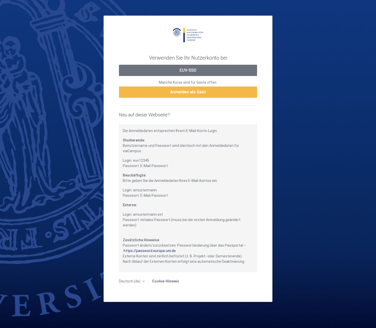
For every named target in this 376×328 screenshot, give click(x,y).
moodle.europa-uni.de (188, 34)
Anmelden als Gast (188, 92)
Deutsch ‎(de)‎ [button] (130, 281)
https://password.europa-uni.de (150, 251)
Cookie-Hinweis (165, 281)
